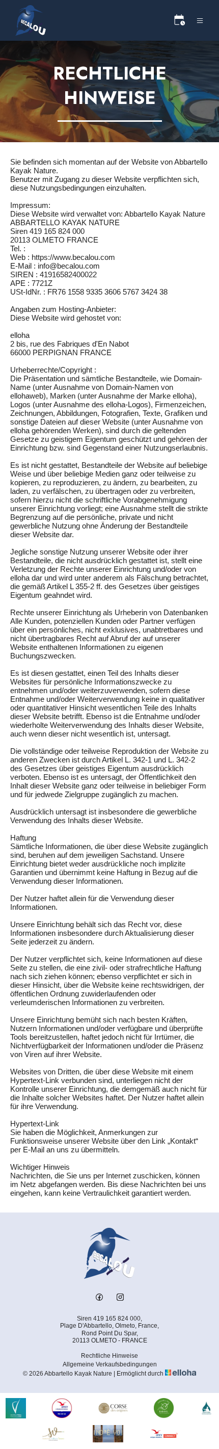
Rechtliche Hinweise (109, 1355)
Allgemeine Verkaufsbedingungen (110, 1364)
